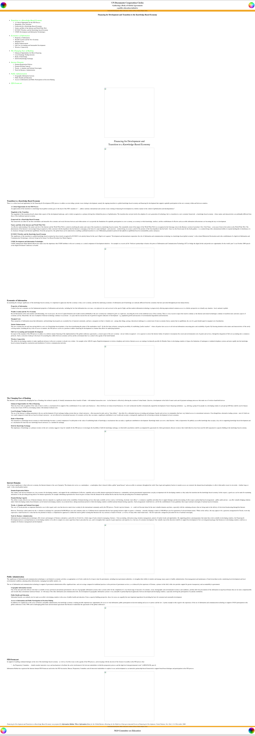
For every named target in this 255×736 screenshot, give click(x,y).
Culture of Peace (133, 10)
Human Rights (140, 10)
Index (146, 10)
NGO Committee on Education (127, 730)
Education (125, 10)
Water (121, 10)
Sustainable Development (113, 10)
